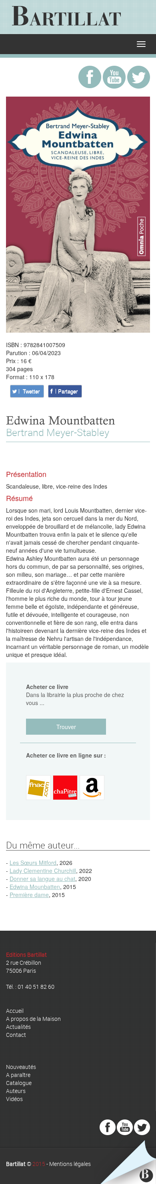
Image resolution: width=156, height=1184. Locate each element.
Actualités (18, 1026)
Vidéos (14, 1099)
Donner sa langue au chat (42, 879)
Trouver (66, 727)
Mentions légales (70, 1164)
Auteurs (16, 1091)
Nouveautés (21, 1067)
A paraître (18, 1075)
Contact (16, 1035)
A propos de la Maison (33, 1018)
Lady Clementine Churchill (43, 871)
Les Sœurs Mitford (33, 863)
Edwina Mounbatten (35, 887)
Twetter (31, 391)
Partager (68, 391)
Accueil (15, 1010)
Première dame (29, 895)
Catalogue (19, 1083)
